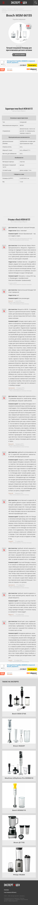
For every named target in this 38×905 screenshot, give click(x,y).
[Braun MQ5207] (19, 731)
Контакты (22, 896)
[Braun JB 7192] (19, 827)
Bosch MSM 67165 (19, 714)
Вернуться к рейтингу (19, 54)
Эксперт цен (19, 2)
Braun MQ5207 (19, 746)
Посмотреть (32, 65)
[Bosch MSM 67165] (19, 698)
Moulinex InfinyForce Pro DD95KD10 (19, 778)
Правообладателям (12, 900)
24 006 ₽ (22, 65)
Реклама (6, 890)
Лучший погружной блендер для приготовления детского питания (19, 49)
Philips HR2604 (19, 875)
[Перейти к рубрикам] (3, 3)
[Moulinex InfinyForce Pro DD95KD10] (19, 763)
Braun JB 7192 (19, 842)
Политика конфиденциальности (14, 899)
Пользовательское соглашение (11, 898)
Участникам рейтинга (10, 892)
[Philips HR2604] (19, 859)
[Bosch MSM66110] (19, 795)
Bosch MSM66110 (19, 810)
